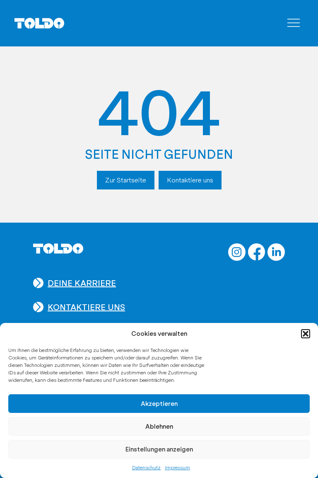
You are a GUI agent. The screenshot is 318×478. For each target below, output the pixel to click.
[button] (305, 334)
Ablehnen (159, 426)
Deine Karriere (82, 283)
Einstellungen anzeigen (159, 449)
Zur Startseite (125, 180)
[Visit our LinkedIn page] (276, 252)
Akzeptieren (159, 404)
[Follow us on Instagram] (237, 252)
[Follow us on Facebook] (256, 252)
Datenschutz (146, 468)
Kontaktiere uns (190, 180)
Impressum (177, 468)
